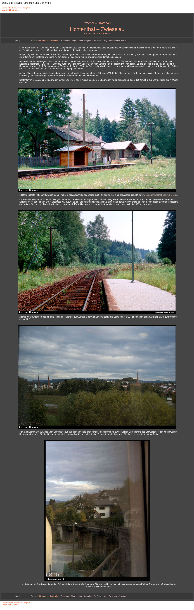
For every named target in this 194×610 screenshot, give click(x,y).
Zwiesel (34, 40)
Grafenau (122, 40)
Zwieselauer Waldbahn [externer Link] (159, 195)
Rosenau (113, 40)
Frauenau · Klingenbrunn (71, 40)
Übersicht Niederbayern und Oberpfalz (16, 8)
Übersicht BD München (10, 10)
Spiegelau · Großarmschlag (95, 40)
